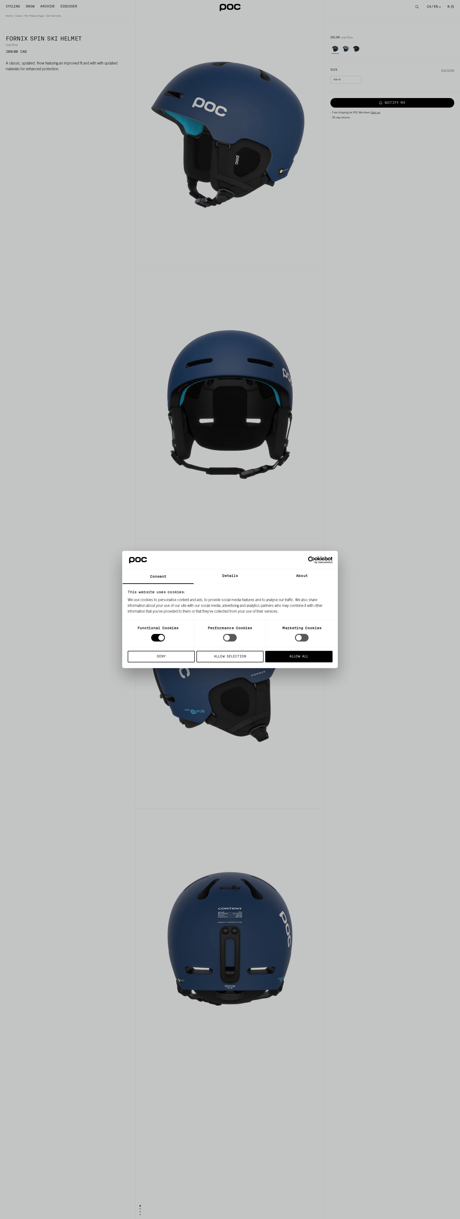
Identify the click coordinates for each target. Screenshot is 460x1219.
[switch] (230, 638)
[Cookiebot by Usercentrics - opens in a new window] (312, 560)
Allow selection (230, 656)
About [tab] (302, 576)
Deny (161, 656)
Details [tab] (230, 576)
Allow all (298, 656)
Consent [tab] (158, 576)
